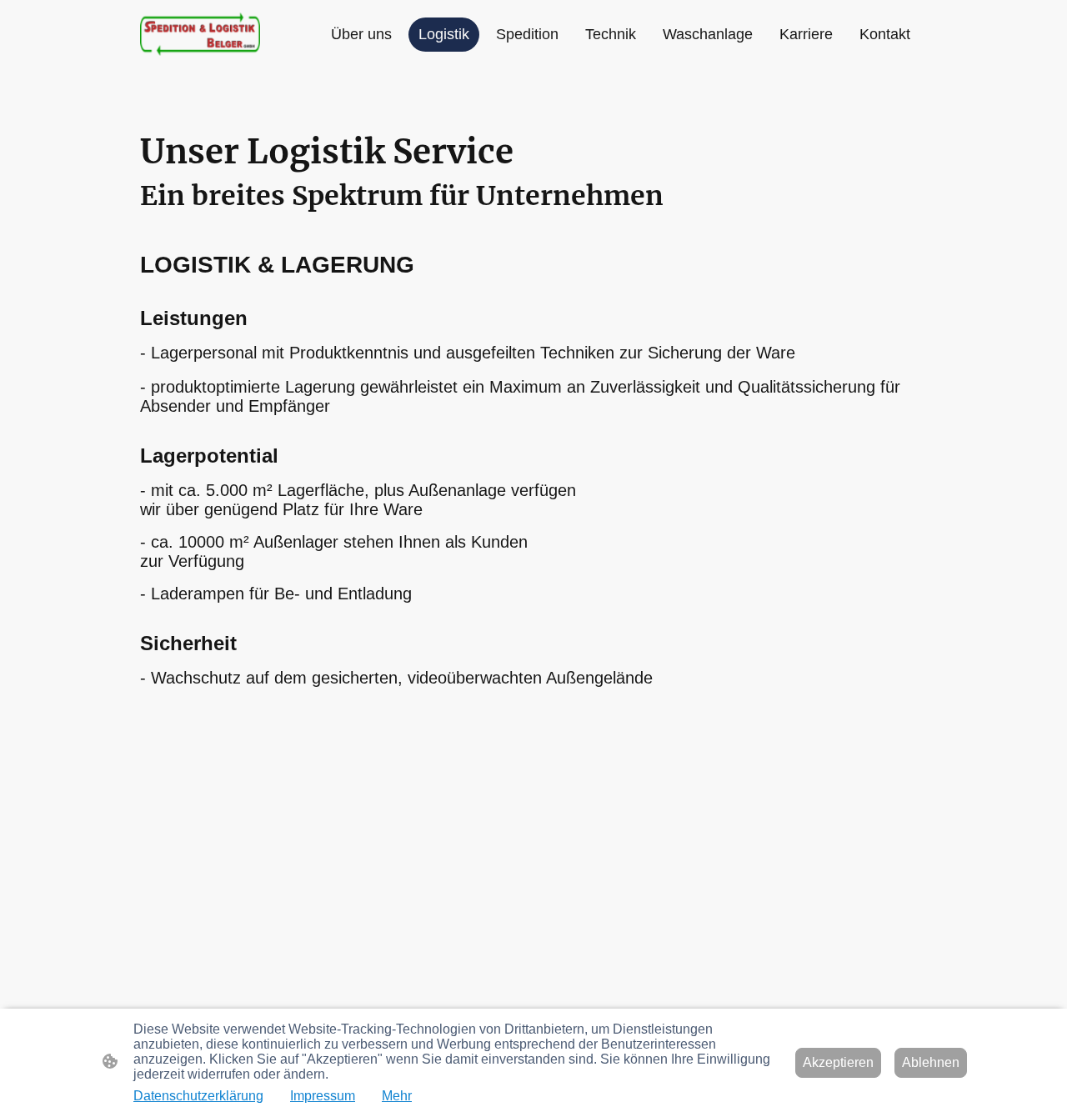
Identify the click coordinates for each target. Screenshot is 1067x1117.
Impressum (322, 1096)
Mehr (397, 1096)
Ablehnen (930, 1062)
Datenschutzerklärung (198, 1096)
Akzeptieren (838, 1062)
